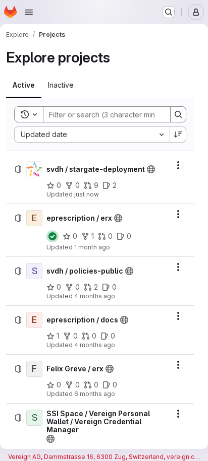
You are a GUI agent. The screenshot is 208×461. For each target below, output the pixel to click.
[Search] (178, 114)
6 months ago (94, 394)
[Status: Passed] (52, 236)
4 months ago (94, 296)
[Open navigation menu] (29, 12)
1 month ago (92, 247)
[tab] (23, 85)
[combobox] (92, 134)
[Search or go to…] (169, 12)
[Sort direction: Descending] (178, 134)
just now (86, 194)
